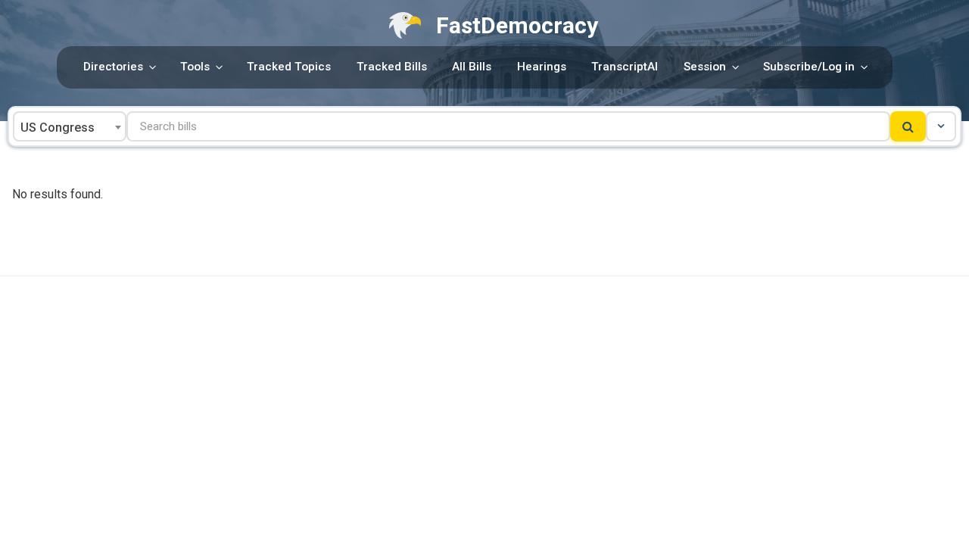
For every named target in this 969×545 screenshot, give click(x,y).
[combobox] (69, 126)
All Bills (471, 66)
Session (705, 66)
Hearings (541, 66)
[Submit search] (908, 126)
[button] (941, 126)
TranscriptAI (624, 66)
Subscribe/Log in (809, 66)
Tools (195, 66)
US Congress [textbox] (57, 127)
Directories (113, 66)
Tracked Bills (392, 66)
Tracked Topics (289, 66)
